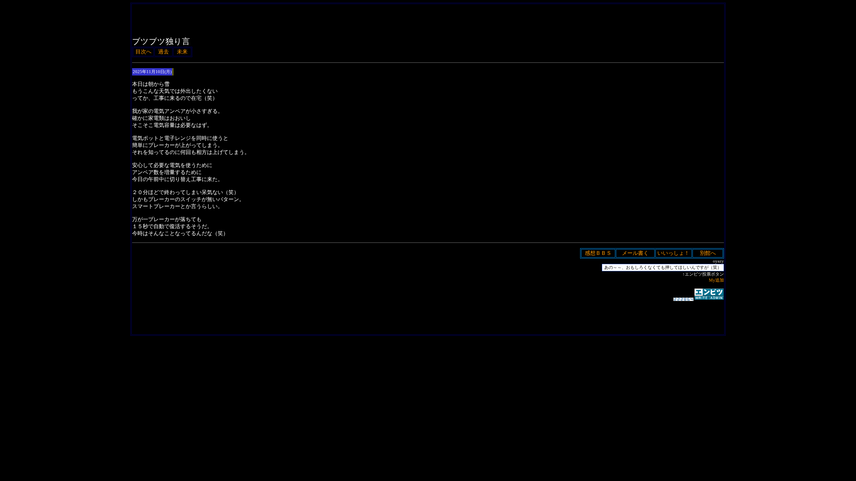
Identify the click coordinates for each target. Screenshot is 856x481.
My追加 (716, 280)
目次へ (143, 51)
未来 (182, 51)
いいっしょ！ (673, 253)
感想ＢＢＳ (598, 253)
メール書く (635, 253)
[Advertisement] (428, 346)
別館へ (708, 253)
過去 (163, 51)
